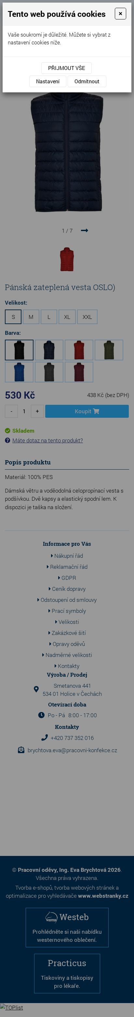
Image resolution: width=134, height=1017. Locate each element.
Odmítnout (87, 81)
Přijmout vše (66, 67)
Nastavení (48, 81)
